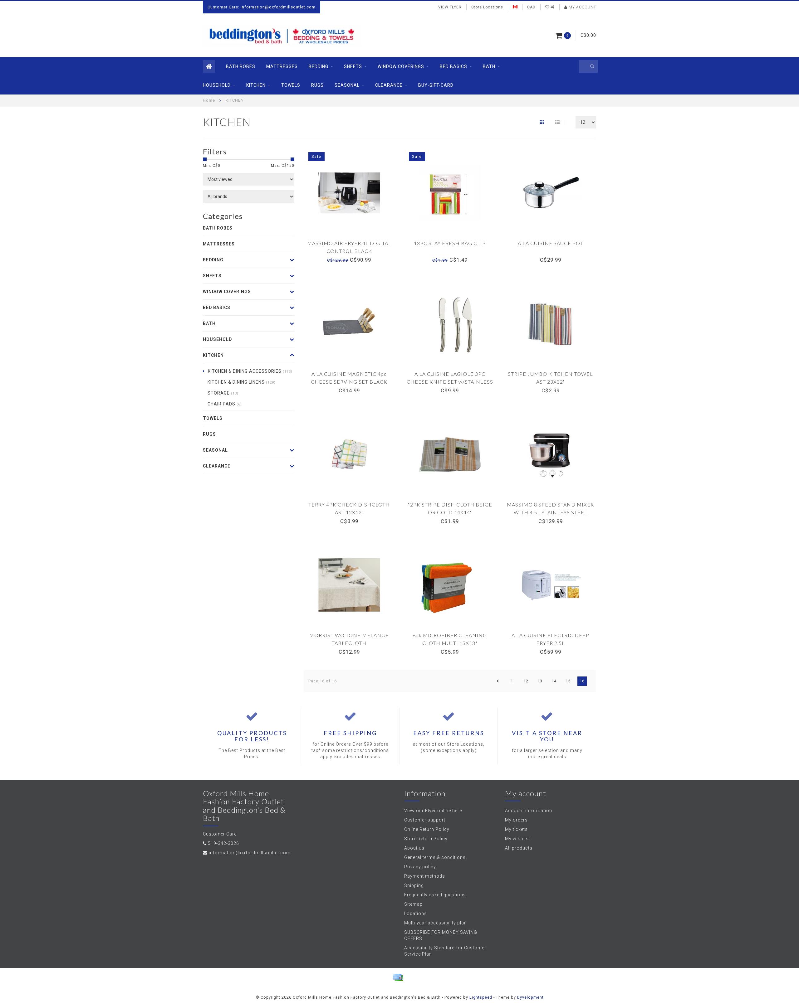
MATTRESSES (282, 66)
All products (518, 848)
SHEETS (353, 66)
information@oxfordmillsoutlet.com (250, 852)
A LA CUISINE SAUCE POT (550, 243)
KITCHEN (256, 85)
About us (414, 848)
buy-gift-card (435, 85)
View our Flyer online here (433, 810)
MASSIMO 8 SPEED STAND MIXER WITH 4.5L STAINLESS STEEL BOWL (550, 512)
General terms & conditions (435, 857)
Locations (415, 913)
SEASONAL (347, 85)
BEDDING (318, 66)
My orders (516, 819)
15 (568, 681)
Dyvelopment (530, 997)
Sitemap (413, 904)
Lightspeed (480, 997)
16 (582, 681)
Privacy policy (420, 866)
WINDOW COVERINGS (401, 66)
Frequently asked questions (435, 894)
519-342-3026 (223, 843)
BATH (489, 66)
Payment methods (424, 876)
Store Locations (487, 7)
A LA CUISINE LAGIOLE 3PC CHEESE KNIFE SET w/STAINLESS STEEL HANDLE (450, 381)
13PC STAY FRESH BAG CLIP (450, 243)
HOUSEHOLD (217, 85)
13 (539, 681)
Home (209, 100)
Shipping (414, 885)
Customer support (424, 819)
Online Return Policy (426, 829)
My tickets (516, 829)
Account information (528, 810)
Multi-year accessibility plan (435, 922)
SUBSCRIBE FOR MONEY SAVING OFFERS (440, 935)
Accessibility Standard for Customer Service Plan (445, 951)
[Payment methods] (398, 977)
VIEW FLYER (450, 7)
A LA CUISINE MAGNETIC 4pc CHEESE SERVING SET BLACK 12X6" (349, 381)
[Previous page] (497, 681)
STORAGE (223, 392)
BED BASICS (453, 66)
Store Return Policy (426, 838)
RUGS (317, 85)
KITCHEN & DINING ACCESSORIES (250, 371)
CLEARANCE (389, 85)
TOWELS (290, 85)
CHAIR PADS (225, 403)
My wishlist (517, 838)
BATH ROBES (240, 66)
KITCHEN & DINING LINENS (242, 382)
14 (553, 681)
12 (525, 681)
